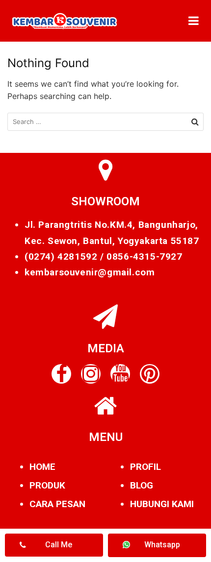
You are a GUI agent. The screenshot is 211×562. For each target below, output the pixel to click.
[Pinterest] (149, 374)
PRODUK (47, 485)
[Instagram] (91, 374)
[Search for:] (105, 122)
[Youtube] (120, 374)
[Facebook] (61, 374)
